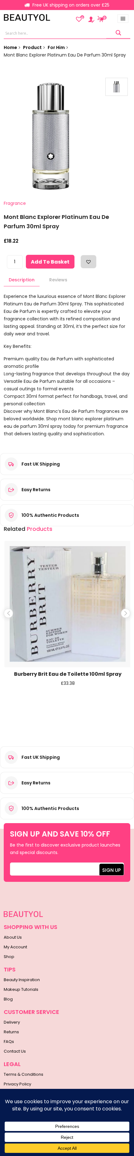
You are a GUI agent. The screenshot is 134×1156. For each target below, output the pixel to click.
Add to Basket (50, 261)
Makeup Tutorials (21, 989)
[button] (88, 261)
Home (10, 47)
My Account (15, 947)
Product (32, 47)
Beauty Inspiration (22, 980)
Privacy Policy (17, 1084)
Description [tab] (22, 280)
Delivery (12, 1022)
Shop (9, 957)
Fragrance (15, 203)
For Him (56, 47)
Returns (11, 1032)
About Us (13, 937)
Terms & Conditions (23, 1074)
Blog (8, 999)
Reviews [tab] (58, 280)
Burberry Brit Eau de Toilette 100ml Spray (68, 674)
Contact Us (15, 1051)
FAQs (9, 1042)
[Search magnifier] (118, 32)
